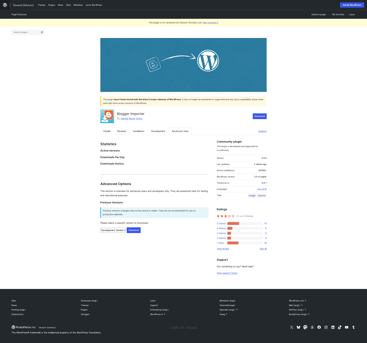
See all (263, 248)
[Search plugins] (42, 32)
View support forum (227, 273)
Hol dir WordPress (352, 5)
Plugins (84, 309)
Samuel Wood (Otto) (131, 118)
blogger (252, 196)
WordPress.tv (157, 314)
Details (107, 131)
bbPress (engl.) (297, 309)
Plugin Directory (19, 14)
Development (158, 131)
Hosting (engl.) (18, 309)
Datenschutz (17, 314)
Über (13, 300)
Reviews (121, 131)
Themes (85, 305)
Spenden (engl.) (229, 309)
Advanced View (180, 131)
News (14, 305)
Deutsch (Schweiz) (47, 327)
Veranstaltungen (227, 305)
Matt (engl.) (296, 305)
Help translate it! (210, 22)
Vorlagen (85, 314)
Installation (138, 131)
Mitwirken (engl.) (228, 300)
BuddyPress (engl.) (299, 314)
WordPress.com (297, 300)
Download (260, 116)
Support (262, 131)
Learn (153, 300)
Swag (223, 314)
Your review (223, 248)
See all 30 (262, 189)
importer (262, 196)
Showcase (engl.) (89, 300)
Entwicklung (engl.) (159, 309)
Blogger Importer (131, 114)
